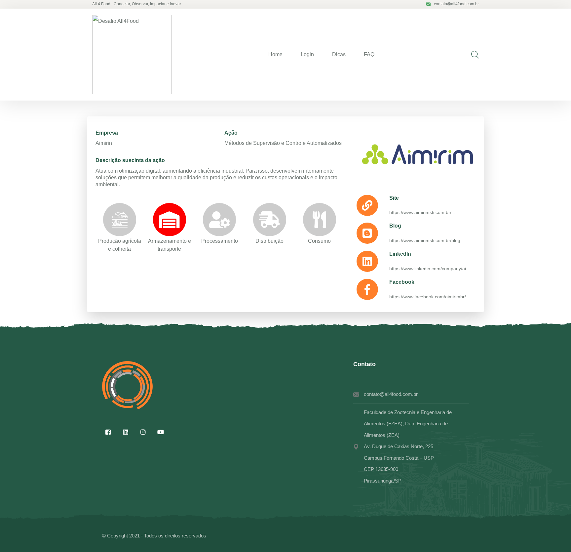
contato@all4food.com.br (456, 4)
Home (275, 54)
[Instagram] (143, 432)
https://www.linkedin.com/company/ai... (429, 268)
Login (307, 54)
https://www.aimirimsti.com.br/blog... (426, 240)
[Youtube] (161, 432)
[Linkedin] (126, 432)
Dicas (339, 54)
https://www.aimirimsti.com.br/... (422, 212)
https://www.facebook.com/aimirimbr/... (429, 296)
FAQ (369, 54)
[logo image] (131, 54)
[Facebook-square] (108, 432)
